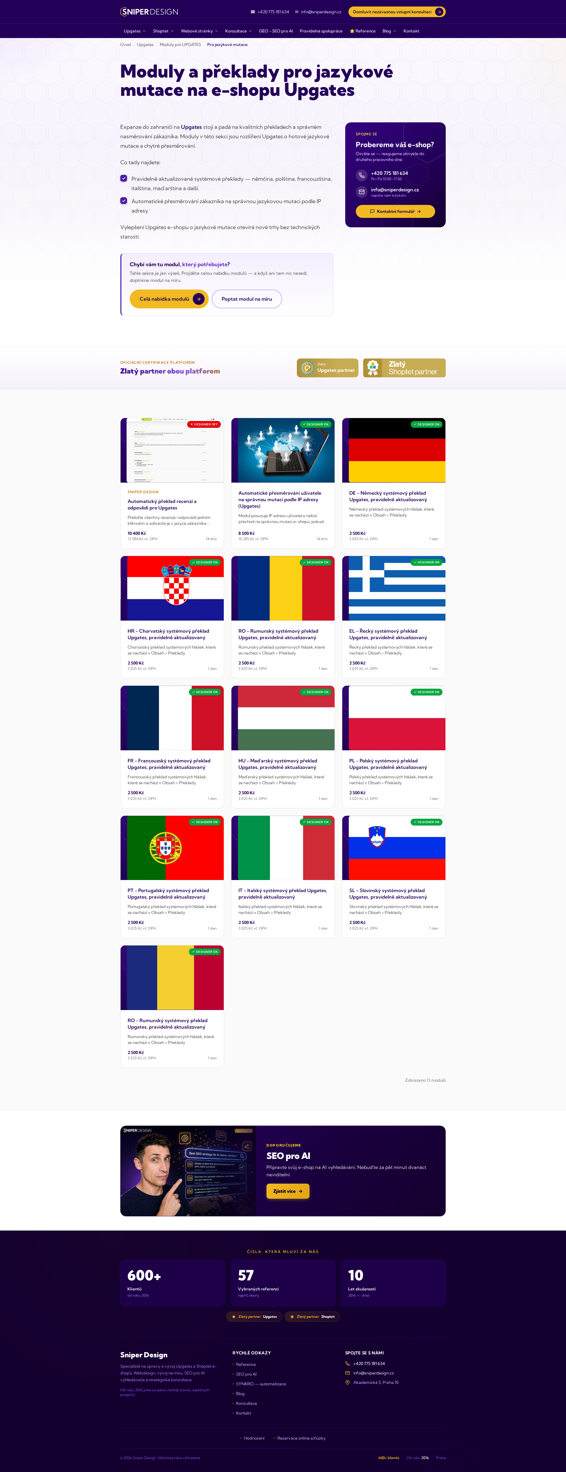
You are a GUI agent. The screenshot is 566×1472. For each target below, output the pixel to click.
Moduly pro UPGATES (180, 44)
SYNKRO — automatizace (261, 1384)
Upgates (145, 44)
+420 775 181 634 (369, 1363)
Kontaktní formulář (399, 211)
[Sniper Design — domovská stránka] (149, 12)
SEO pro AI (246, 1374)
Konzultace (246, 1403)
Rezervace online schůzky (301, 1438)
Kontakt (243, 1413)
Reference (246, 1364)
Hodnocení (254, 1438)
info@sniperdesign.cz (373, 1373)
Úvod (125, 44)
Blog (240, 1393)
